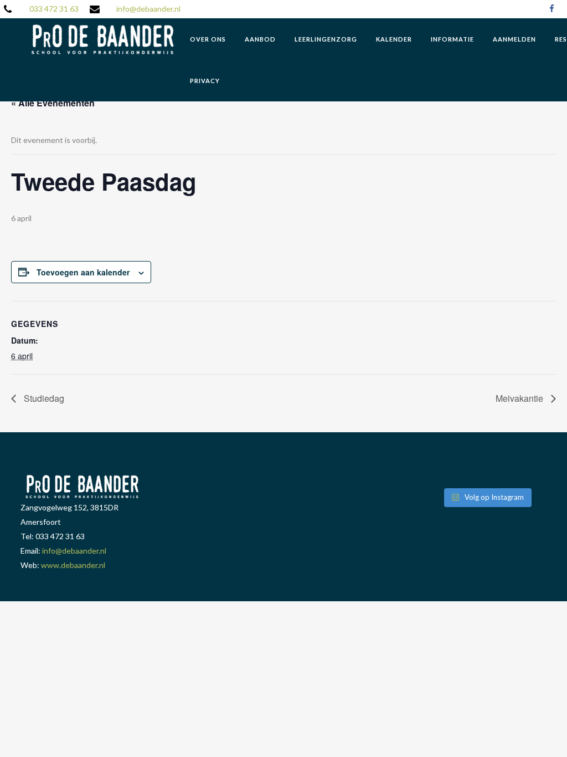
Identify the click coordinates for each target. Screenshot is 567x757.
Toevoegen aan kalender (83, 272)
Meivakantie (520, 398)
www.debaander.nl (73, 565)
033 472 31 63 (54, 8)
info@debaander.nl (148, 8)
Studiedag (43, 398)
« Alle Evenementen (53, 102)
